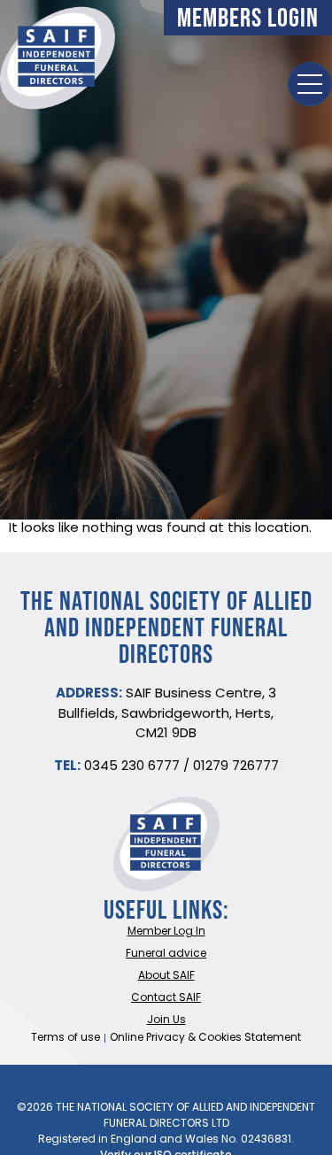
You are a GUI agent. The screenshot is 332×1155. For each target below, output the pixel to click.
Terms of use (65, 1038)
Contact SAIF (166, 998)
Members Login (248, 17)
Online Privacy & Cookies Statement (205, 1038)
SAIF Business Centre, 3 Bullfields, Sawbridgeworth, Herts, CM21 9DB (167, 714)
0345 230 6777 (132, 767)
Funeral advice (166, 954)
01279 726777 (236, 767)
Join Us (166, 1020)
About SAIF (166, 976)
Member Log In (166, 932)
